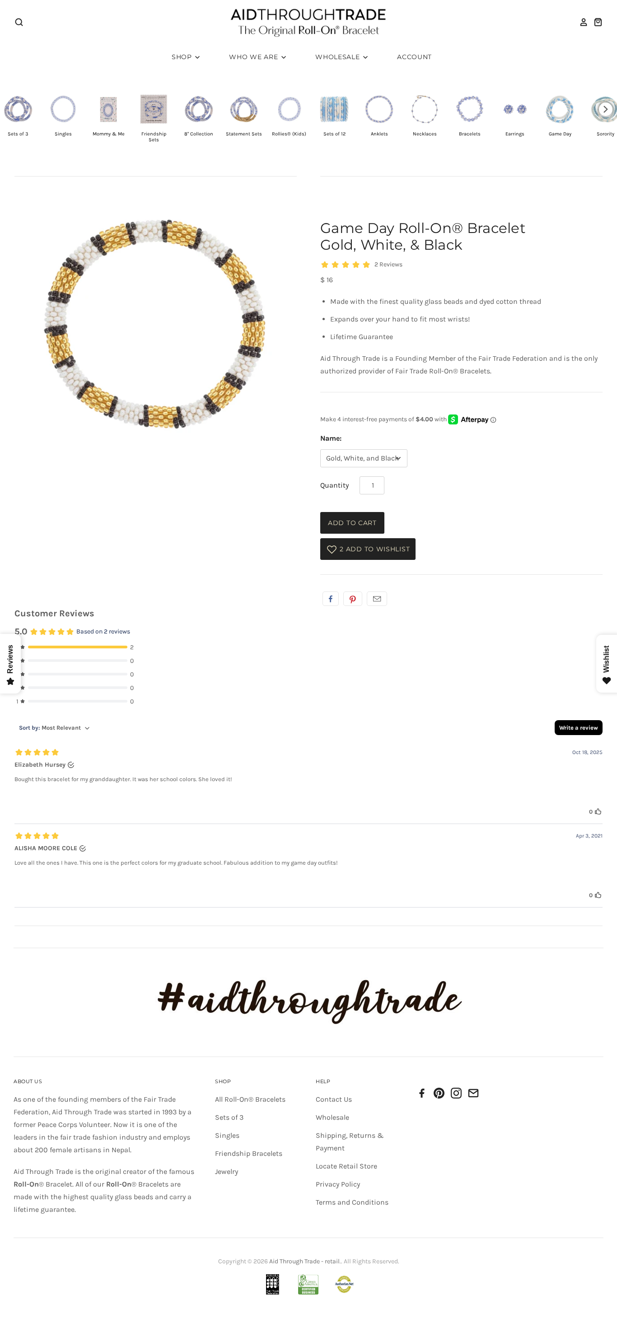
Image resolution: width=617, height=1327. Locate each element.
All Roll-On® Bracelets (250, 1099)
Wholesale (338, 57)
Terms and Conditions (352, 1202)
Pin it (352, 598)
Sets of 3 (229, 1117)
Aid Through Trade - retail (304, 1261)
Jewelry (226, 1171)
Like (331, 598)
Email (377, 598)
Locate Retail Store (346, 1166)
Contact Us (334, 1099)
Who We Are (254, 57)
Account (414, 57)
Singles (227, 1135)
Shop (183, 57)
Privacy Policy (338, 1184)
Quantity (334, 485)
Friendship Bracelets (248, 1153)
